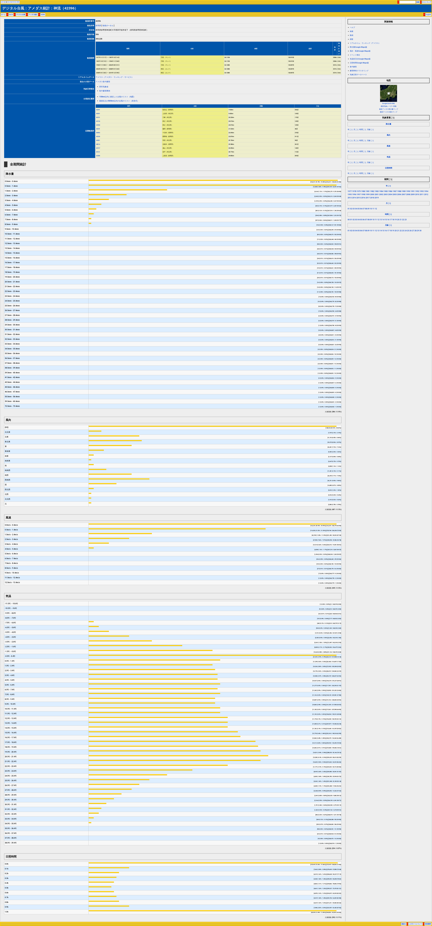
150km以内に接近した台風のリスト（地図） (117, 97)
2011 (422, 194)
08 (366, 209)
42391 (98, 110)
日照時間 (388, 168)
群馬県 (98, 25)
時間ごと (363, 129)
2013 (350, 198)
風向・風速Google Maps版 (360, 51)
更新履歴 (428, 924)
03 (354, 209)
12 (376, 209)
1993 (422, 191)
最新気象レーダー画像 (388, 106)
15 (386, 220)
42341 (98, 129)
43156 (98, 121)
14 (383, 220)
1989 (404, 191)
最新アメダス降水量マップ (388, 109)
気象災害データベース (358, 75)
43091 (98, 113)
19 (396, 220)
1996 (354, 194)
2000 (372, 194)
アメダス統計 (33, 14)
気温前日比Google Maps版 (360, 59)
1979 (359, 191)
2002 (381, 194)
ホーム (3, 14)
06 (361, 209)
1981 (368, 191)
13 (381, 220)
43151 (98, 117)
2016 (363, 198)
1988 (399, 191)
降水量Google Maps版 (358, 47)
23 (406, 220)
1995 (350, 194)
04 (356, 209)
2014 (354, 198)
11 (373, 209)
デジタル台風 (20, 14)
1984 (381, 191)
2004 (390, 194)
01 (349, 209)
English (428, 14)
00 (349, 220)
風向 (388, 135)
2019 (377, 198)
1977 (350, 191)
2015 (359, 198)
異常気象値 (103, 87)
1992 (417, 191)
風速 (388, 146)
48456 (98, 132)
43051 (98, 140)
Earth (11, 14)
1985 (386, 191)
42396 (43, 14)
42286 (98, 156)
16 (388, 220)
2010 (417, 194)
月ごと (356, 129)
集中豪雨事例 (104, 91)
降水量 (388, 124)
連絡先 (403, 924)
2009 (413, 194)
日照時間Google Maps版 (359, 63)
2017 (368, 198)
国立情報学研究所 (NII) (13, 2)
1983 (377, 191)
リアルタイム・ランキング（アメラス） (365, 43)
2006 (399, 194)
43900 (98, 125)
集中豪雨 (353, 67)
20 (398, 220)
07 (363, 209)
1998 (363, 194)
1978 (354, 191)
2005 (395, 194)
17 (391, 220)
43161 (98, 152)
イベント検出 (355, 55)
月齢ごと (370, 129)
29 (418, 231)
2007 (404, 194)
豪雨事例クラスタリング (359, 71)
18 (393, 220)
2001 (377, 194)
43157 (98, 148)
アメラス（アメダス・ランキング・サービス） (114, 77)
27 (413, 231)
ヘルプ (352, 27)
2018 (372, 198)
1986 (390, 191)
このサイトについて (415, 924)
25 (408, 231)
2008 (408, 194)
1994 (426, 191)
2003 (386, 194)
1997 (359, 194)
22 (403, 220)
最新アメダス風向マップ (388, 112)
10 (371, 209)
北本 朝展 (3, 2)
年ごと (350, 129)
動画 (351, 35)
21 (401, 220)
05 (359, 209)
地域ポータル (107, 25)
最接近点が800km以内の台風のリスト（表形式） (119, 101)
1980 (363, 191)
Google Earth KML (388, 103)
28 (415, 231)
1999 (368, 194)
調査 (351, 39)
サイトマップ (426, 2)
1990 (408, 191)
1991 (413, 191)
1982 (372, 191)
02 (351, 209)
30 (420, 231)
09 (368, 209)
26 (411, 231)
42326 (98, 136)
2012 (426, 194)
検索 (417, 2)
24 (406, 231)
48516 (98, 144)
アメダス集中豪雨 (103, 82)
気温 (388, 157)
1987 (395, 191)
